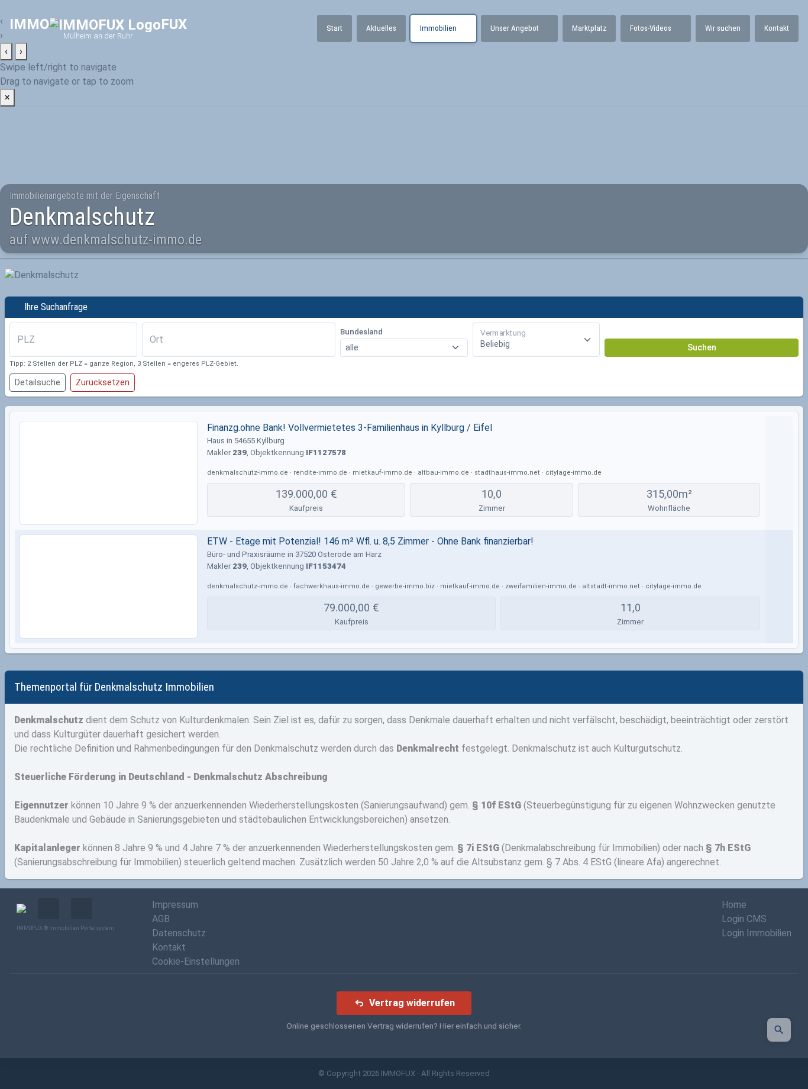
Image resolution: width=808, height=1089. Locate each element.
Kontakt (169, 947)
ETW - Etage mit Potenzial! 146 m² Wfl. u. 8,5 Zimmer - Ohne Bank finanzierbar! (370, 541)
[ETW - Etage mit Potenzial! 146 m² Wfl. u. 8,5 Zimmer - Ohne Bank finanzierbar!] (109, 586)
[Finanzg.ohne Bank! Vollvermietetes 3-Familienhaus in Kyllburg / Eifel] (109, 473)
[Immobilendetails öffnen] (779, 473)
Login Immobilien (756, 933)
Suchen (701, 347)
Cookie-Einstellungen (196, 961)
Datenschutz (179, 933)
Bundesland (361, 331)
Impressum (175, 904)
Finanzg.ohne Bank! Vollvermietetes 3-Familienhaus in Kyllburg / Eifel (349, 427)
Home (734, 904)
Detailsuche (37, 382)
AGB (161, 918)
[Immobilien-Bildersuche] (779, 1030)
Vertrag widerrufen (412, 1003)
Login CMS (744, 918)
